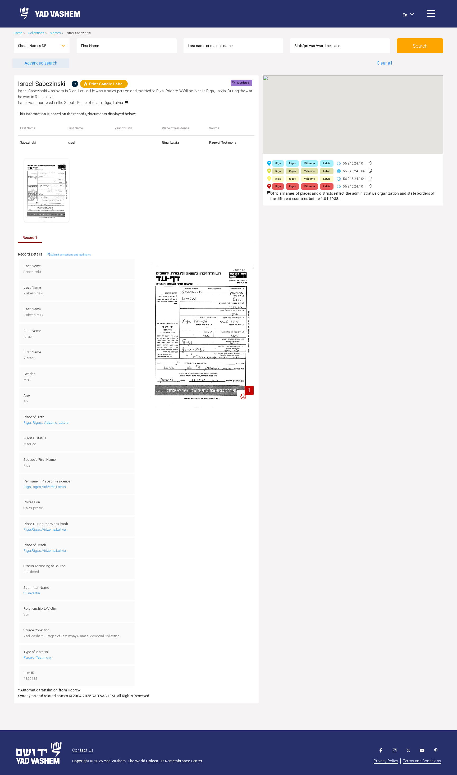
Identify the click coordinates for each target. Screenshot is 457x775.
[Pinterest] (436, 750)
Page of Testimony (37, 657)
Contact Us (82, 750)
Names (55, 33)
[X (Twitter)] (408, 750)
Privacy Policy (386, 761)
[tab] (30, 237)
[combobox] (37, 46)
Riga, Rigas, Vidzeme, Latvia (46, 423)
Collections (36, 33)
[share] (75, 84)
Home (18, 33)
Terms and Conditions (422, 761)
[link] (48, 13)
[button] (431, 13)
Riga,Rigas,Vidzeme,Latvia (45, 487)
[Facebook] (381, 750)
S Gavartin (32, 593)
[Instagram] (394, 750)
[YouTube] (422, 750)
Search (420, 46)
